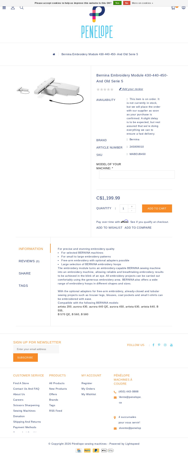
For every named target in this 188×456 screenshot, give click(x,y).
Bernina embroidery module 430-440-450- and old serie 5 (100, 54)
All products (56, 383)
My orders (88, 388)
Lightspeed (132, 443)
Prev (23, 76)
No (126, 3)
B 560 (75, 314)
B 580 (84, 314)
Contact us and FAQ (26, 388)
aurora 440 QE (98, 306)
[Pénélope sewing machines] (97, 21)
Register (87, 383)
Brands (53, 399)
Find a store (21, 383)
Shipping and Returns (27, 421)
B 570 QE (64, 314)
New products (58, 388)
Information (31, 249)
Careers (18, 399)
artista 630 (132, 306)
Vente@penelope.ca (130, 399)
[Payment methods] (78, 450)
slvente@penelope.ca (130, 430)
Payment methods (24, 427)
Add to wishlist (109, 227)
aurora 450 (117, 306)
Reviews (29, 261)
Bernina (135, 139)
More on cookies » (142, 3)
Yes (117, 3)
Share (25, 273)
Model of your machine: (108, 166)
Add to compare (138, 227)
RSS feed (55, 410)
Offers (53, 394)
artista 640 (148, 306)
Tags (23, 285)
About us (19, 394)
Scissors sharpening (26, 405)
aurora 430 (80, 306)
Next (23, 104)
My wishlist (89, 394)
